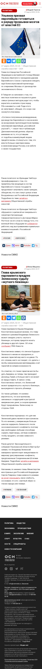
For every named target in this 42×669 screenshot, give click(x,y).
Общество (20, 523)
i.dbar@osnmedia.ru (15, 594)
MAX (17, 246)
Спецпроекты (19, 544)
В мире (7, 533)
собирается (32, 224)
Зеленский (21, 490)
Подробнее (26, 641)
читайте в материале (29, 461)
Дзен (8, 246)
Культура (17, 539)
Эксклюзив (19, 533)
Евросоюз (20, 238)
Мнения (30, 533)
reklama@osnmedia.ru (28, 600)
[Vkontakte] (8, 61)
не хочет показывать (10, 478)
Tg (36, 246)
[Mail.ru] (23, 61)
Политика (8, 523)
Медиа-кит (24, 645)
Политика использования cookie (16, 661)
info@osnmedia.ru (15, 584)
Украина (7, 490)
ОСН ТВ (7, 544)
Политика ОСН (32, 659)
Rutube (27, 246)
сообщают (6, 346)
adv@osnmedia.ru (10, 602)
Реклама (8, 155)
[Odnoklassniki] (4, 61)
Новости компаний (13, 549)
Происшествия (24, 528)
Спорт (7, 539)
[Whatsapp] (18, 61)
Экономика (9, 528)
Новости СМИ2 (9, 254)
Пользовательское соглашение (15, 659)
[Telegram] (13, 61)
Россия (7, 238)
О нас (27, 539)
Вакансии (25, 584)
